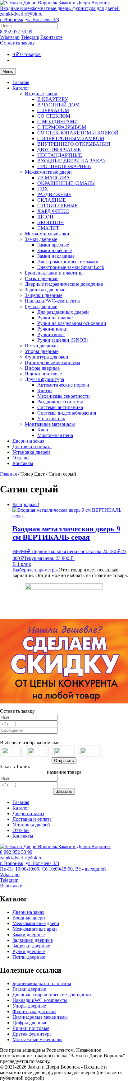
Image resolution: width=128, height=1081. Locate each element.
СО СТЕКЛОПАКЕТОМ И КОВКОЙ (78, 132)
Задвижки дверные (45, 289)
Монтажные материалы (50, 424)
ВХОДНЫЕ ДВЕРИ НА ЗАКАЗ (71, 160)
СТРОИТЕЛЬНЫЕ (57, 205)
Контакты (22, 463)
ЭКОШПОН (50, 222)
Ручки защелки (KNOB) (62, 340)
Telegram (30, 37)
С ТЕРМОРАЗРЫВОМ (61, 127)
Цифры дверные (42, 368)
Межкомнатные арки (47, 233)
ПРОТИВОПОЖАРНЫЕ (64, 166)
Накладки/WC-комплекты (52, 300)
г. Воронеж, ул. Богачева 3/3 (29, 19)
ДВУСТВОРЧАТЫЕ (59, 149)
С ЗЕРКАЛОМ (53, 110)
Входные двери (41, 93)
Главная (20, 82)
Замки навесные (54, 250)
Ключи (44, 390)
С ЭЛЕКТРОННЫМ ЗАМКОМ (70, 138)
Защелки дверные (43, 295)
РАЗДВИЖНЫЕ (54, 194)
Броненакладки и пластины (54, 272)
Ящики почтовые (43, 373)
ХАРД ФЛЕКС (53, 211)
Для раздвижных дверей (63, 312)
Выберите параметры (35, 569)
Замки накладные (56, 256)
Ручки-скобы (51, 334)
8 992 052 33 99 (16, 31)
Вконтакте (51, 37)
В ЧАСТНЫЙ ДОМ (58, 104)
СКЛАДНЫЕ (51, 200)
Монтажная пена (55, 435)
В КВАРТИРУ (52, 99)
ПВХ (42, 188)
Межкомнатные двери (48, 172)
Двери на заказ (28, 441)
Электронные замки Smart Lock (70, 267)
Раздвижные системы (60, 401)
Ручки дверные (41, 306)
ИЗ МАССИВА (53, 177)
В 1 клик (21, 564)
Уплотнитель (51, 418)
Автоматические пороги (63, 385)
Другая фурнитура (44, 379)
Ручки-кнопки (52, 328)
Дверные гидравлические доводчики (64, 284)
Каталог (21, 88)
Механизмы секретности (63, 396)
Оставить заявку (17, 42)
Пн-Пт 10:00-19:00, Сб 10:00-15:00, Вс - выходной (53, 869)
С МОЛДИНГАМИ (57, 121)
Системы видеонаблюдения (66, 413)
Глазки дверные (41, 278)
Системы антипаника (60, 407)
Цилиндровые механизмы (52, 362)
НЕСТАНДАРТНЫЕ (59, 155)
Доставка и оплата (32, 446)
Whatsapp (10, 37)
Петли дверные (41, 345)
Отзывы (21, 457)
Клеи (42, 429)
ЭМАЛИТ (48, 228)
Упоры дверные (41, 351)
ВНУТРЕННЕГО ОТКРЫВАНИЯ (73, 144)
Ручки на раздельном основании (71, 323)
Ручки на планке (55, 317)
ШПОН (45, 216)
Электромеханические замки (67, 261)
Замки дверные (41, 239)
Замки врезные (53, 244)
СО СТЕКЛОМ (53, 116)
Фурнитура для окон (46, 357)
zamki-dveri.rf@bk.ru (21, 13)
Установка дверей (31, 452)
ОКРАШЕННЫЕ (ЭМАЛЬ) (66, 183)
